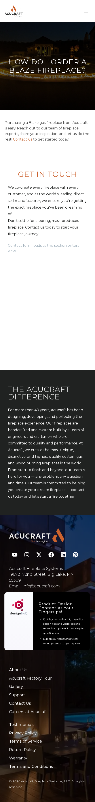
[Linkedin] (63, 554)
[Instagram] (26, 554)
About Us (18, 669)
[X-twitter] (38, 554)
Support (17, 694)
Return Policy (22, 749)
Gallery (16, 686)
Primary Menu (86, 11)
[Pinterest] (75, 554)
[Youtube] (14, 554)
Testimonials (21, 724)
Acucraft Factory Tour (30, 678)
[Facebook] (51, 554)
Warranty (18, 758)
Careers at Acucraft (28, 711)
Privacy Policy (23, 733)
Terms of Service (25, 741)
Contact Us (20, 703)
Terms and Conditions (31, 766)
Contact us (22, 139)
